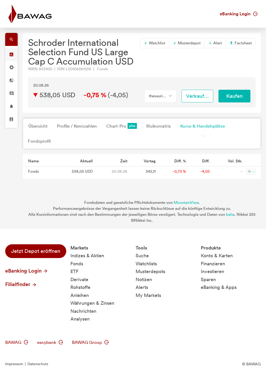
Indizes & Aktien (87, 255)
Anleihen (79, 295)
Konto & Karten (217, 255)
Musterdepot (189, 43)
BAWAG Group (87, 342)
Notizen (144, 279)
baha (230, 214)
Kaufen (234, 96)
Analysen (80, 319)
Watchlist (156, 43)
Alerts (142, 287)
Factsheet (243, 43)
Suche (142, 255)
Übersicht (38, 126)
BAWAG (13, 342)
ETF (74, 271)
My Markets (148, 295)
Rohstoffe (80, 287)
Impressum (14, 364)
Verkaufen (198, 96)
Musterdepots (150, 271)
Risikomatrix (158, 126)
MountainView (186, 202)
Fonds (76, 263)
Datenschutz (38, 364)
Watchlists (146, 263)
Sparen (208, 279)
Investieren (212, 271)
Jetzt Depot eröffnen (35, 251)
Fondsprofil (39, 141)
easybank (47, 342)
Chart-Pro (116, 126)
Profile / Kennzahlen (77, 126)
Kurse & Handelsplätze (202, 126)
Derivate (79, 279)
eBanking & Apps (219, 287)
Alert (217, 43)
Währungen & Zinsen (92, 303)
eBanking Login (236, 13)
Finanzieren (213, 263)
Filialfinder (18, 284)
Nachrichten (83, 311)
